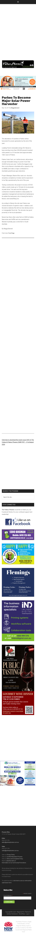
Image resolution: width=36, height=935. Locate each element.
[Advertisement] (18, 30)
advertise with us (11, 860)
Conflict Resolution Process (14, 856)
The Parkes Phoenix (8, 510)
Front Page (11, 233)
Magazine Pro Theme (23, 912)
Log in (28, 914)
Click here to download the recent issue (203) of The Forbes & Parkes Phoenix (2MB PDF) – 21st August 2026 (18, 442)
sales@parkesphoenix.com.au (10, 850)
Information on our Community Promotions (14, 862)
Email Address (8, 895)
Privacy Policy (11, 854)
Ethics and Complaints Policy (15, 858)
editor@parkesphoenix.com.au (10, 842)
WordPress (22, 914)
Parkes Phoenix (18, 64)
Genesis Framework (12, 914)
